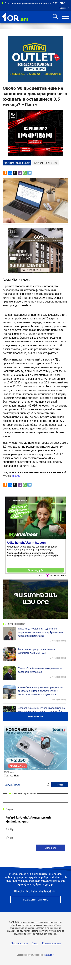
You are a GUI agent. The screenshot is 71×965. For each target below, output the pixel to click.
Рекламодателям (51, 943)
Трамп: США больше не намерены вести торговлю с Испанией (37, 3)
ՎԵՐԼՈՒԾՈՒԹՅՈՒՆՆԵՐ (17, 162)
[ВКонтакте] (10, 173)
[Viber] (20, 173)
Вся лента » (35, 716)
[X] (15, 173)
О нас (35, 943)
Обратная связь (19, 943)
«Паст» (16, 476)
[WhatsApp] (25, 173)
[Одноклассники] (5, 173)
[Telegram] (29, 173)
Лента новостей (15, 623)
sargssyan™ (49, 955)
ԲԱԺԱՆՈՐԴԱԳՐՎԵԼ (35, 899)
